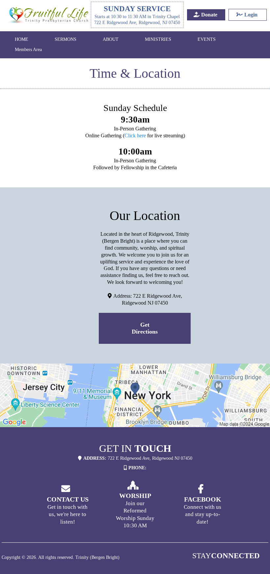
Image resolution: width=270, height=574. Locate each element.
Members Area (28, 49)
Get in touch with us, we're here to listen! (67, 514)
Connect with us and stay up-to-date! (202, 514)
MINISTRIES (158, 39)
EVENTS (207, 39)
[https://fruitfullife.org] (49, 15)
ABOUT (111, 39)
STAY (226, 556)
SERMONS (65, 39)
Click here (135, 135)
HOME (21, 39)
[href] (135, 395)
